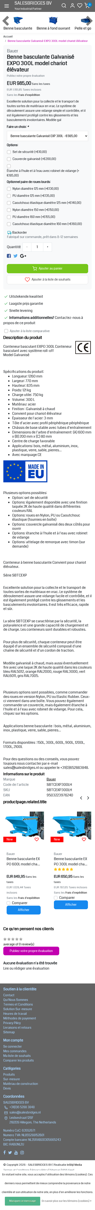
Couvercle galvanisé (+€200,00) (34, 159)
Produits (9, 1074)
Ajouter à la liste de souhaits (50, 279)
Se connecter (12, 1046)
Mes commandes (15, 1051)
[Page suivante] (88, 797)
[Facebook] (9, 255)
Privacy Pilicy (12, 1023)
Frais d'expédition (29, 95)
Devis (7, 1088)
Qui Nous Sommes (15, 1000)
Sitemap (9, 1032)
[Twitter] (15, 255)
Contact (8, 995)
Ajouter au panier (51, 268)
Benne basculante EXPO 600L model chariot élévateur (23, 861)
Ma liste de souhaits (17, 1056)
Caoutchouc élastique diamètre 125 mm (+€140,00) (47, 203)
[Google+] (23, 255)
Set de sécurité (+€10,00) (30, 152)
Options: (12, 145)
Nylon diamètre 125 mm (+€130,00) (36, 188)
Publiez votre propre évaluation (26, 76)
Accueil (8, 37)
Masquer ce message (22, 1201)
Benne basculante (18, 28)
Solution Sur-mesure (17, 1009)
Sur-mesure (11, 1079)
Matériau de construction (20, 1084)
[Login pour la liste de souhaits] (37, 839)
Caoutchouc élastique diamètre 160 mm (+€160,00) (47, 224)
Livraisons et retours (17, 1027)
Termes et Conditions (18, 1004)
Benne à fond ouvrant (53, 28)
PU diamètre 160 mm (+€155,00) (34, 217)
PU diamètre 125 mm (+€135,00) (34, 195)
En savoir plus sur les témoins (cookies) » (66, 1201)
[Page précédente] (81, 797)
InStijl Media (74, 1165)
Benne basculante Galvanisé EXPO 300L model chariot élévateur (48, 41)
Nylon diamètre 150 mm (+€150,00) (36, 210)
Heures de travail (15, 1013)
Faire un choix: (18, 127)
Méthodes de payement (19, 1018)
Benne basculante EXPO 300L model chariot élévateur (70, 861)
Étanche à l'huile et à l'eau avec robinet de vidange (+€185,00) (43, 173)
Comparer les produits (18, 1060)
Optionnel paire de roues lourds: (29, 182)
